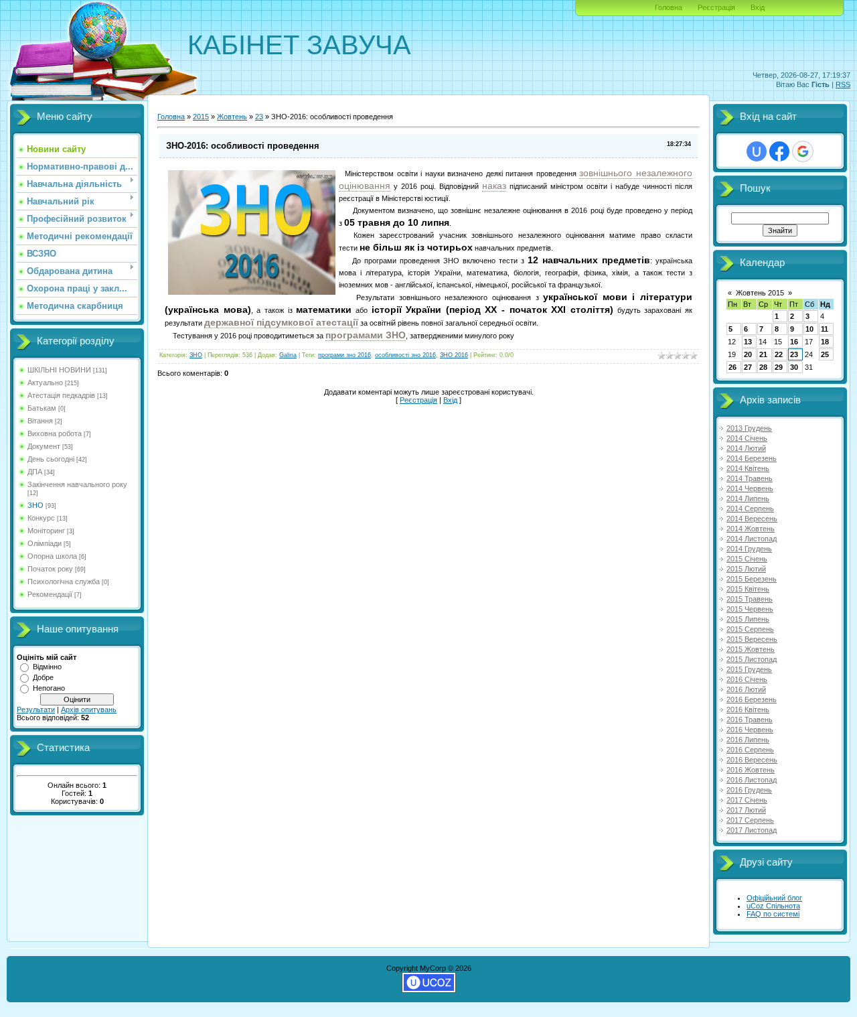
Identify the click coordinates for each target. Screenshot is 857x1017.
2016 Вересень (751, 760)
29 (779, 367)
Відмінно (47, 667)
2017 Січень (746, 800)
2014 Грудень (749, 549)
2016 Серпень (750, 750)
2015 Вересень (751, 639)
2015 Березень (751, 579)
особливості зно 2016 (405, 355)
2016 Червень (749, 730)
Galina (288, 355)
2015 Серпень (750, 629)
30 (794, 367)
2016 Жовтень (750, 770)
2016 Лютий (746, 689)
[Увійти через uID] (757, 151)
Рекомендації (49, 594)
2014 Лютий (746, 448)
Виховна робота (54, 433)
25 (825, 354)
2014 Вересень (751, 519)
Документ (43, 446)
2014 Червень (749, 488)
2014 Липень (747, 498)
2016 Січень (746, 679)
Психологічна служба (63, 582)
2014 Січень (746, 438)
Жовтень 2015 (760, 293)
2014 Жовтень (750, 529)
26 (732, 367)
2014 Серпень (750, 508)
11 (824, 329)
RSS (843, 84)
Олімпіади (44, 543)
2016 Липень (747, 740)
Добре (43, 677)
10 (809, 329)
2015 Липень (747, 619)
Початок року (50, 569)
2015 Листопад (751, 659)
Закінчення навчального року (77, 484)
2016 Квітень (747, 709)
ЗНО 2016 (454, 355)
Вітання (40, 421)
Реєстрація (716, 7)
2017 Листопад (751, 830)
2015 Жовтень (750, 649)
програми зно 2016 (344, 355)
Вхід (758, 7)
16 (794, 342)
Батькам (41, 408)
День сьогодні (50, 459)
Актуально (45, 383)
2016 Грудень (749, 790)
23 (259, 117)
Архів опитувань (88, 709)
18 (825, 342)
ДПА (34, 472)
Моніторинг (46, 531)
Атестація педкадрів (61, 395)
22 (779, 354)
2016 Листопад (751, 780)
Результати (36, 709)
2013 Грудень (749, 428)
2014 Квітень (747, 468)
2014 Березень (751, 458)
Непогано (49, 688)
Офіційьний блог (774, 898)
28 (763, 367)
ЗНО (35, 505)
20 (748, 354)
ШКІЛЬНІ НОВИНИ (59, 370)
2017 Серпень (750, 820)
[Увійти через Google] (802, 151)
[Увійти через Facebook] (779, 151)
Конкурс (41, 518)
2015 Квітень (747, 589)
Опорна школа (52, 556)
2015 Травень (749, 599)
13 (748, 342)
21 (763, 354)
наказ (494, 185)
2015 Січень (746, 559)
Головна (668, 7)
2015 (201, 117)
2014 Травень (749, 478)
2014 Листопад (751, 539)
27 (748, 367)
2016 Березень (751, 699)
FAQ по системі (773, 914)
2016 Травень (749, 720)
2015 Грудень (749, 669)
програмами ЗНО (365, 335)
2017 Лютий (746, 810)
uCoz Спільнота (773, 906)
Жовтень (232, 117)
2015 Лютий (746, 569)
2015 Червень (749, 609)
